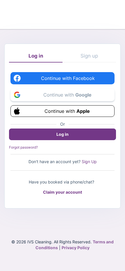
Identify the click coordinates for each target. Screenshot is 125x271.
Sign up (89, 56)
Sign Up (89, 161)
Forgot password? (23, 147)
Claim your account (62, 192)
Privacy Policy (76, 247)
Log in (35, 56)
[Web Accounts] (62, 14)
